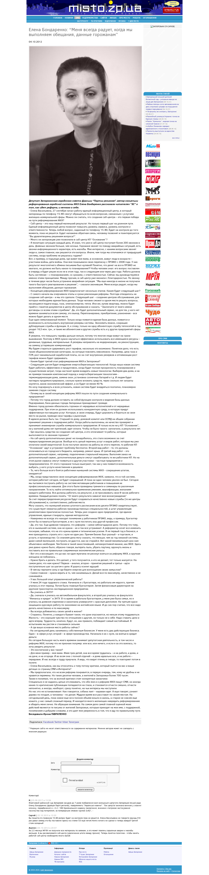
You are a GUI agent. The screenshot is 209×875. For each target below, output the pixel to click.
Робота (106, 852)
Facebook (48, 722)
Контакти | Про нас (164, 869)
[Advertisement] (85, 747)
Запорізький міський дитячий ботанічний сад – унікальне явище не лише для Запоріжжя (161, 99)
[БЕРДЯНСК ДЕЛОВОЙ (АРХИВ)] (153, 302)
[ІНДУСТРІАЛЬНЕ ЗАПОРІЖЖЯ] (153, 173)
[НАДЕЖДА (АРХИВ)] (153, 287)
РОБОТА (136, 17)
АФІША (113, 17)
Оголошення (108, 854)
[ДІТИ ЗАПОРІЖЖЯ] (153, 167)
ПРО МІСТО (124, 17)
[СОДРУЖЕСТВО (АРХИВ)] (153, 237)
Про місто (82, 852)
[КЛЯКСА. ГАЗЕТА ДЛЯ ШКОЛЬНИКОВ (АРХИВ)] (153, 230)
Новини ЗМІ (58, 859)
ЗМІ (78, 17)
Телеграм (74, 722)
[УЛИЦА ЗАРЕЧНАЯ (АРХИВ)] (153, 254)
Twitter (58, 722)
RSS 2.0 (54, 843)
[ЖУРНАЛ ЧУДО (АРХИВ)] (153, 316)
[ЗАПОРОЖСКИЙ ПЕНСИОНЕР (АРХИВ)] (153, 261)
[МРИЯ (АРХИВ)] (153, 280)
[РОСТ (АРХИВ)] (153, 222)
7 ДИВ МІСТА (133, 21)
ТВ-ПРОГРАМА (96, 21)
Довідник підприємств (62, 852)
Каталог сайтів (60, 854)
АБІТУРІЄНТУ (82, 21)
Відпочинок (34, 854)
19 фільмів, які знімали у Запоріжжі (162, 111)
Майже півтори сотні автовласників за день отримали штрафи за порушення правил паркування (162, 106)
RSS (80, 862)
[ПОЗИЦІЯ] (153, 157)
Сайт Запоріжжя (46, 870)
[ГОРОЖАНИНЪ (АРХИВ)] (153, 293)
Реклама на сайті (163, 871)
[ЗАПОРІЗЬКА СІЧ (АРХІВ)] (153, 214)
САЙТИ (104, 17)
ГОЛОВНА (57, 17)
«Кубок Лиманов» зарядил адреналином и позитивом (157, 127)
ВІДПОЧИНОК (110, 21)
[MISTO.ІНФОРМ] (153, 149)
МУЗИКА (122, 21)
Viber (65, 722)
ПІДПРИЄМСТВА (90, 17)
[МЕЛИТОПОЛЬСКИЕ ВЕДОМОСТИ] (153, 194)
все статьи (175, 138)
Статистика (176, 871)
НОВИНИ (69, 17)
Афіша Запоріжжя (36, 852)
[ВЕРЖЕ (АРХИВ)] (153, 268)
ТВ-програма (59, 862)
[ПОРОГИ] (153, 201)
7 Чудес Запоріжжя (86, 854)
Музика (32, 857)
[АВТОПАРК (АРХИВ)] (153, 325)
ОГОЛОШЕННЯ (149, 17)
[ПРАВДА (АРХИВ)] (153, 248)
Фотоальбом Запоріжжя (88, 857)
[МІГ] (153, 183)
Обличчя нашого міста (87, 859)
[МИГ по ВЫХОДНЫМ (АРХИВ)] (153, 333)
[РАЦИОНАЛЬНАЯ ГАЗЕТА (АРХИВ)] (153, 206)
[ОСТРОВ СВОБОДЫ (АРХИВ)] (153, 307)
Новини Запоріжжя (61, 857)
